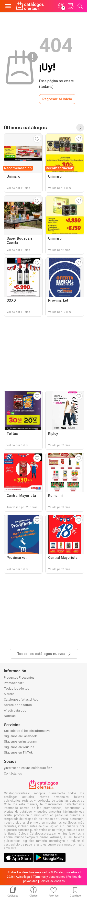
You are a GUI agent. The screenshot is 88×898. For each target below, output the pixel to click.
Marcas (9, 694)
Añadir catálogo (15, 710)
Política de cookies (52, 881)
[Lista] (70, 6)
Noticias (10, 716)
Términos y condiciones (49, 876)
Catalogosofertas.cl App (21, 699)
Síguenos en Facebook (20, 736)
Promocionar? (14, 683)
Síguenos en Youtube (19, 747)
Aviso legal (23, 876)
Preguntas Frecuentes (19, 677)
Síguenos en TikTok (18, 752)
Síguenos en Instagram (20, 741)
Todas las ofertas (16, 688)
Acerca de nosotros (18, 705)
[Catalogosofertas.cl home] (30, 6)
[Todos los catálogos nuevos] (80, 128)
